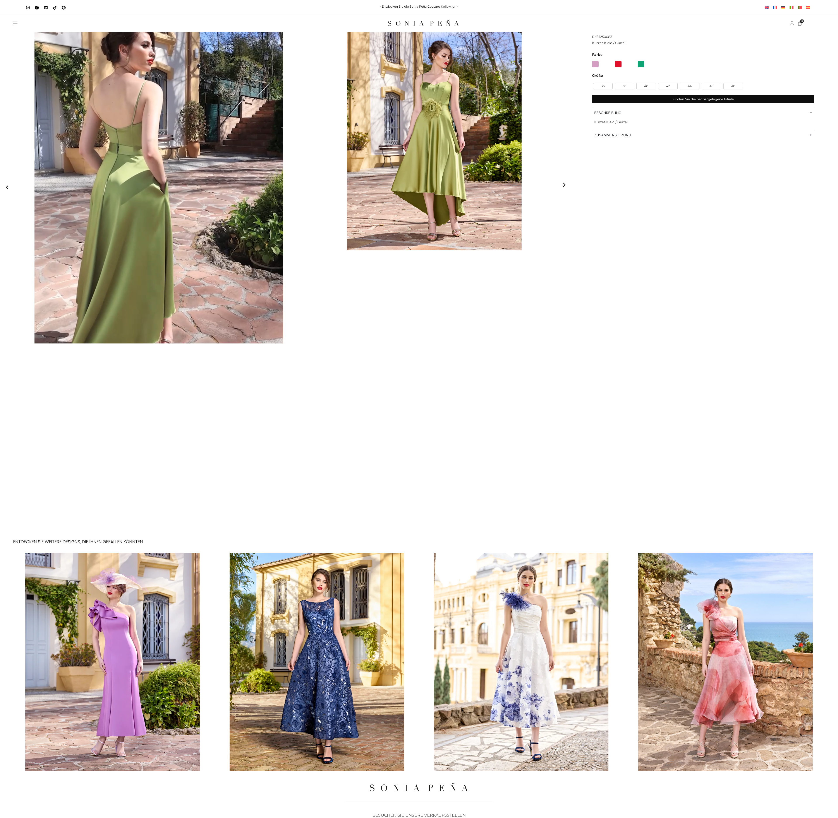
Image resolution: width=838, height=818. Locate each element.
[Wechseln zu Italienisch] (791, 7)
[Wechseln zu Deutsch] (783, 7)
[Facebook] (37, 8)
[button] (15, 23)
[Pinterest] (64, 8)
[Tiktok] (55, 8)
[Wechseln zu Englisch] (766, 7)
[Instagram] (28, 8)
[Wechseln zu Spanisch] (808, 7)
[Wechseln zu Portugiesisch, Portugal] (800, 7)
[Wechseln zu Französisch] (775, 7)
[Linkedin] (46, 8)
